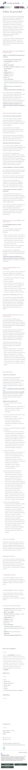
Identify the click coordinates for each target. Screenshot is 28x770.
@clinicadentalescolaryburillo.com (13, 81)
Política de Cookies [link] (19, 292)
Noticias (5, 686)
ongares (18, 66)
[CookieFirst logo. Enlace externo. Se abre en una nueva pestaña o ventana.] (1, 753)
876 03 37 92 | (12, 86)
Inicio (5, 679)
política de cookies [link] (17, 550)
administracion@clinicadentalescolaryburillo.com (14, 745)
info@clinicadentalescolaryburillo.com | (13, 626)
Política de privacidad (23, 752)
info (5, 81)
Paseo (13, 66)
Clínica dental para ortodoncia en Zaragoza (13, 690)
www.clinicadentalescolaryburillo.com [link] (15, 89)
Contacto (6, 688)
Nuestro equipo (7, 685)
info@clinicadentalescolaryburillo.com (12, 103)
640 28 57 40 (18, 86)
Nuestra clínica (7, 681)
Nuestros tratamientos (9, 683)
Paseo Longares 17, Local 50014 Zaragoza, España (8, 732)
